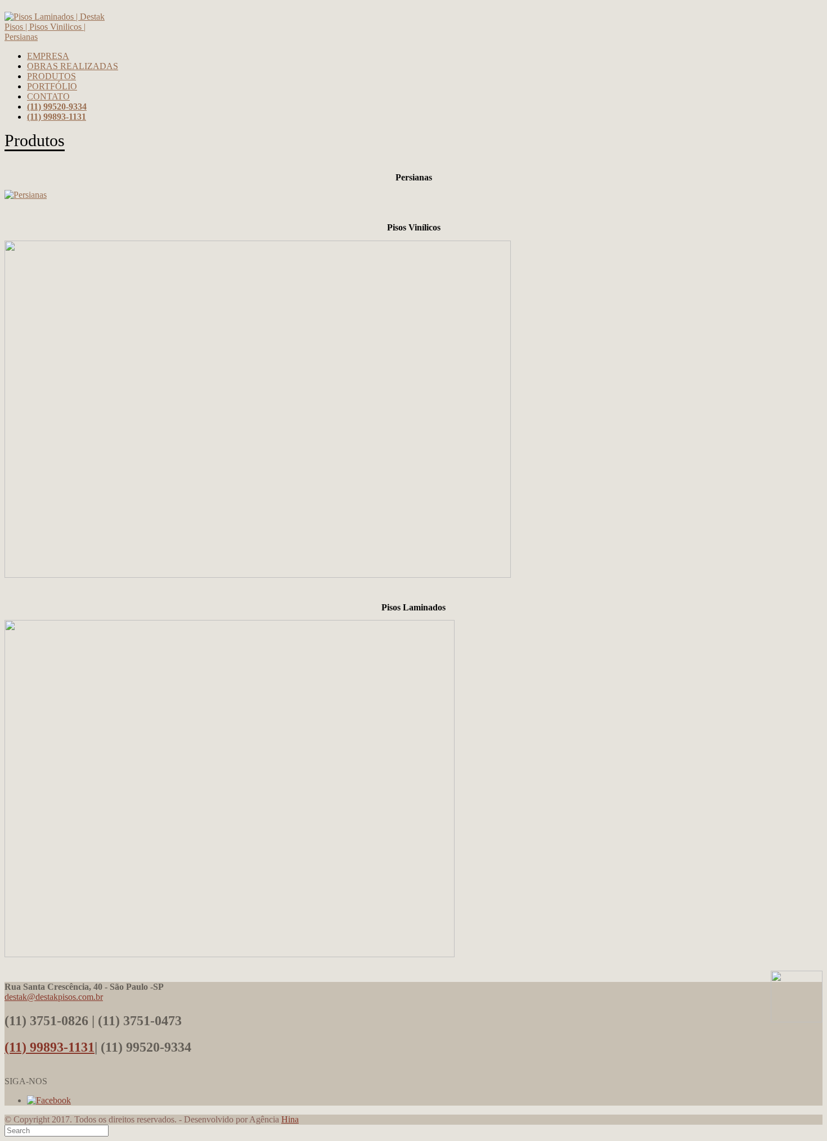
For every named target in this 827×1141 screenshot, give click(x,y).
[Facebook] (49, 1100)
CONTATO (48, 96)
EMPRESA (48, 56)
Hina (290, 1119)
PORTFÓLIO (52, 86)
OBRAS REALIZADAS (72, 66)
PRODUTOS (51, 76)
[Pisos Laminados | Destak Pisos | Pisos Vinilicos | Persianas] (56, 37)
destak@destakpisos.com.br (54, 997)
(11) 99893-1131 (50, 1047)
